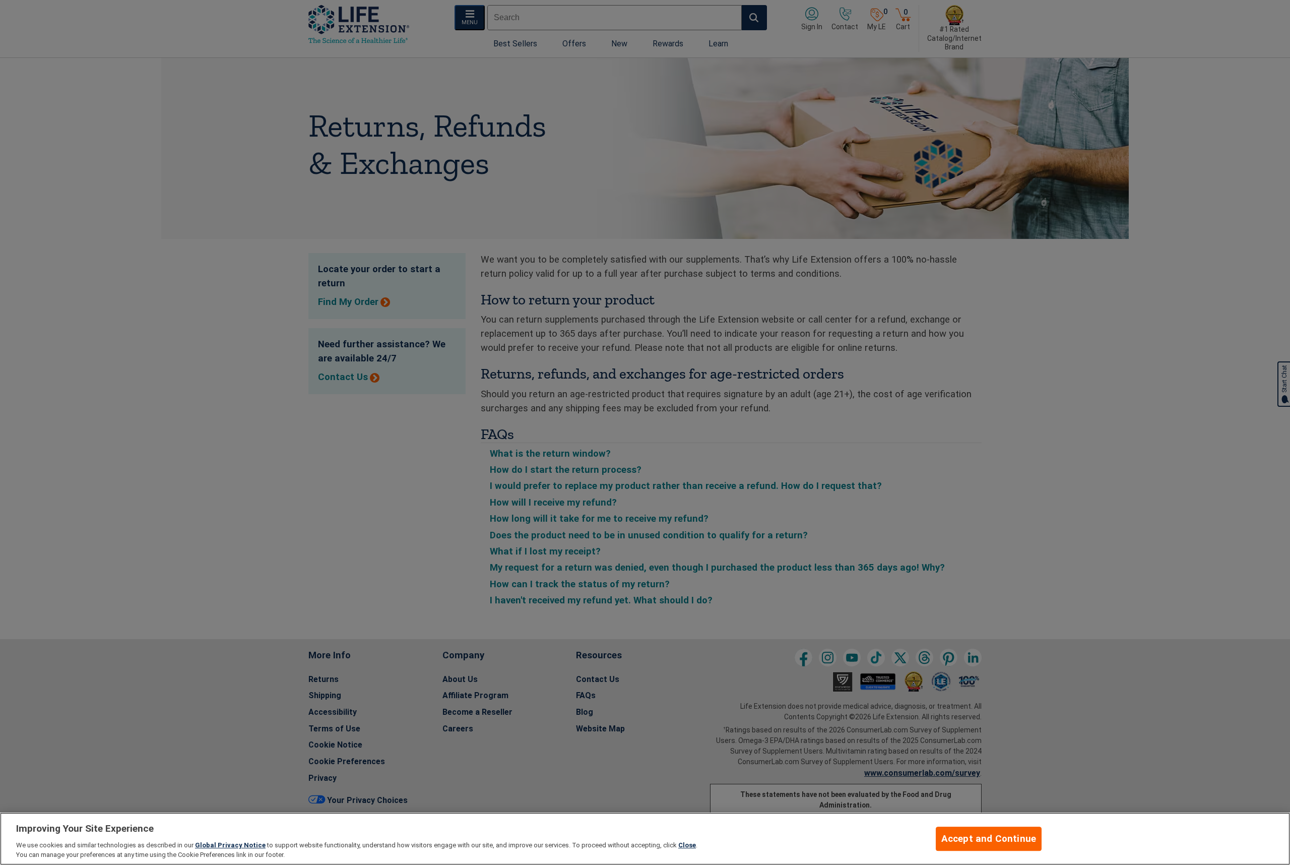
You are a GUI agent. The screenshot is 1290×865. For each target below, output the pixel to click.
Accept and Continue (989, 838)
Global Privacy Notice (230, 845)
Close (687, 845)
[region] (645, 839)
